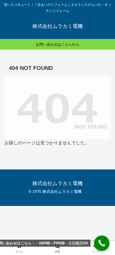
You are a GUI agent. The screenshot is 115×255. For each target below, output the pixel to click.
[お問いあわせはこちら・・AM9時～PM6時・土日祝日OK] (101, 243)
